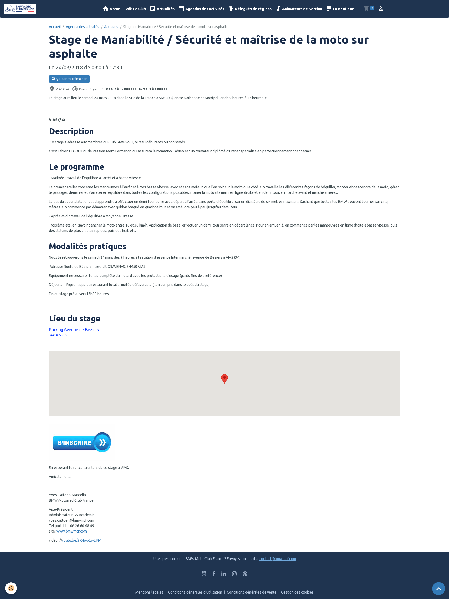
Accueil (115, 9)
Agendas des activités (204, 9)
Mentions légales (149, 592)
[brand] (20, 9)
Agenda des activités (82, 27)
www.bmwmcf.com (71, 531)
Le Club (139, 9)
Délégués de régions (253, 9)
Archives (111, 27)
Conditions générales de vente (251, 592)
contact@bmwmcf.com (277, 559)
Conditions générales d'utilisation (195, 592)
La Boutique (343, 9)
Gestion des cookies (297, 592)
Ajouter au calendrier (71, 79)
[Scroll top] (438, 588)
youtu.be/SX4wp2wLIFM (81, 540)
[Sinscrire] (82, 442)
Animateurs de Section (301, 9)
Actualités (165, 9)
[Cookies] (11, 588)
